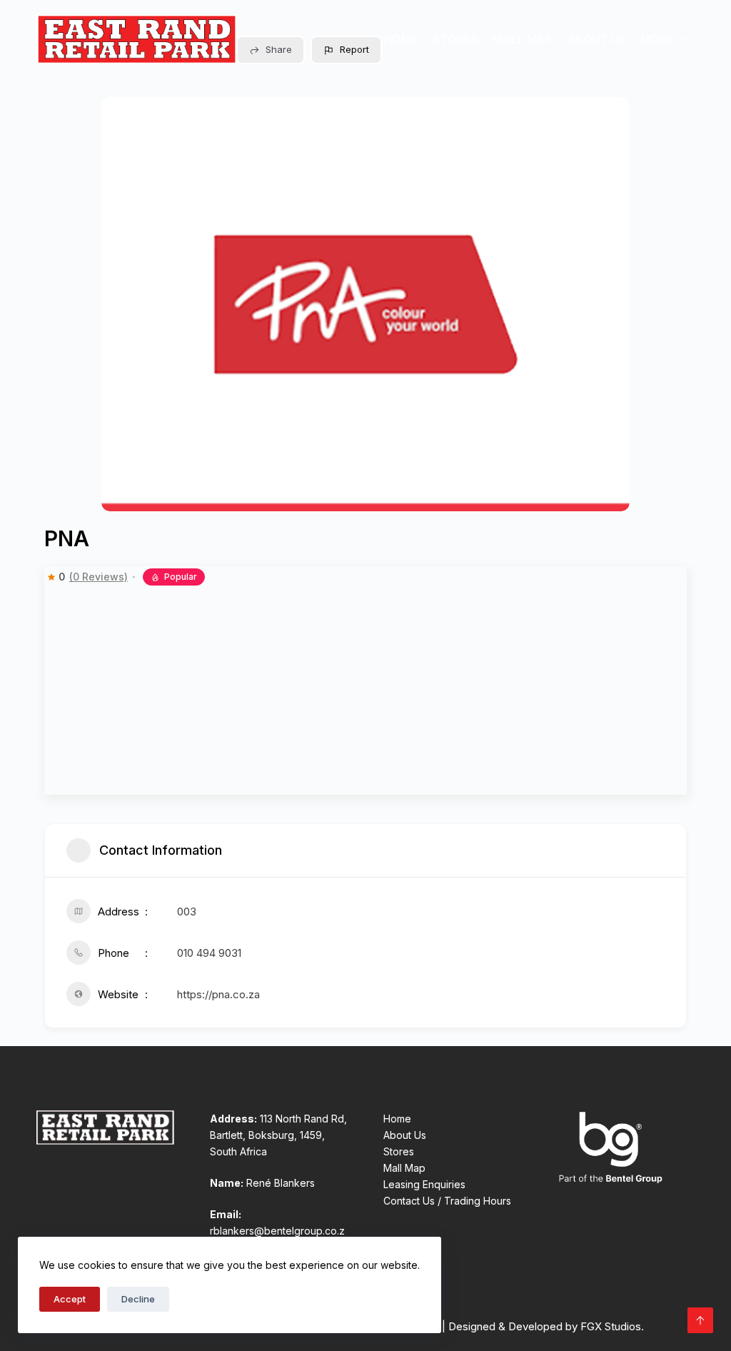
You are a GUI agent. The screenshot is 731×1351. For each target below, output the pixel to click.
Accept (70, 1299)
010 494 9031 (209, 953)
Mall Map (523, 39)
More (657, 39)
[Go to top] (700, 1320)
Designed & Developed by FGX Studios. (546, 1326)
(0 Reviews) (98, 577)
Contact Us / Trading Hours (447, 1201)
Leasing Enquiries (424, 1184)
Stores (455, 39)
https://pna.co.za (218, 994)
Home (401, 39)
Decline (138, 1299)
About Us (596, 39)
